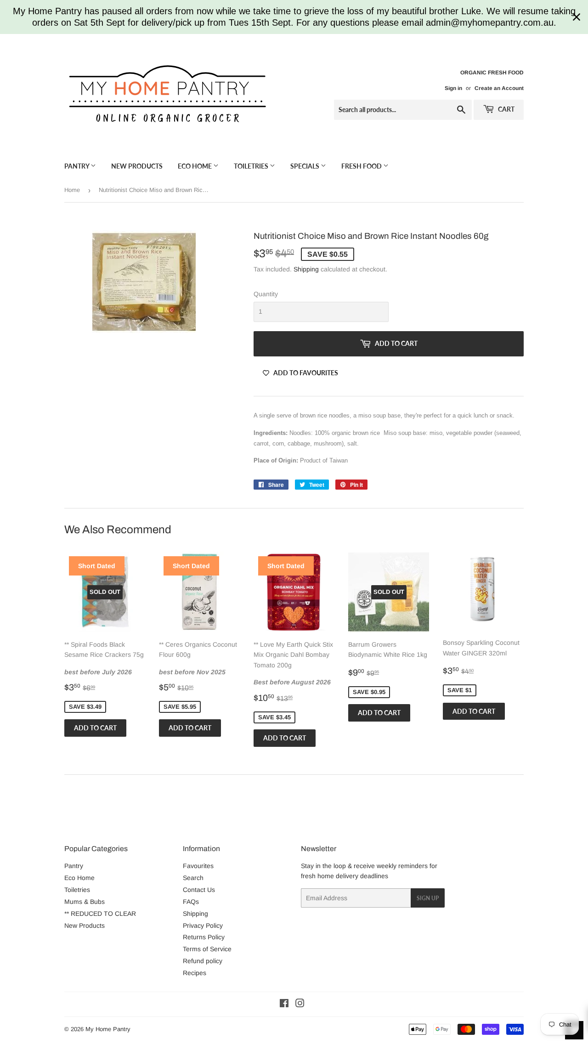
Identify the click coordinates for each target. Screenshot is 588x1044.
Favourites (198, 865)
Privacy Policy (203, 925)
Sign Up (428, 898)
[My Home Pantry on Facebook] (284, 1004)
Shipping (306, 269)
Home (72, 189)
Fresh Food (362, 166)
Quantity (266, 294)
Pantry (77, 166)
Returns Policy (204, 937)
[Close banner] (576, 17)
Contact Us (199, 889)
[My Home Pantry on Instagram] (300, 1004)
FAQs (191, 901)
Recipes (194, 972)
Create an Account (499, 88)
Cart (505, 109)
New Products (137, 166)
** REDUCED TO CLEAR (100, 913)
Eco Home (195, 166)
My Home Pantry (107, 1029)
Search (193, 877)
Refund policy (202, 961)
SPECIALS (305, 166)
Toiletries (252, 166)
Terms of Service (207, 949)
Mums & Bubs (84, 901)
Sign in (453, 88)
